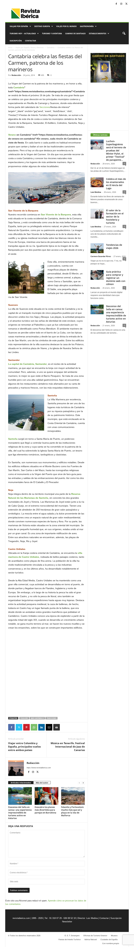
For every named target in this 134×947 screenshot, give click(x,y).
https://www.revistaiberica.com (39, 768)
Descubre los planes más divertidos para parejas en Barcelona (45, 810)
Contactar (30, 40)
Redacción (16, 75)
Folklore (24, 718)
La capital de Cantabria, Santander (27, 364)
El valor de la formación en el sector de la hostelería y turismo (115, 216)
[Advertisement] (46, 708)
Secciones (44, 107)
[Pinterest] (26, 727)
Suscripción (16, 40)
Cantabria (50, 47)
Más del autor (42, 782)
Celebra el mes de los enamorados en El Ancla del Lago (116, 183)
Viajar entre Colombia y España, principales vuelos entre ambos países (24, 746)
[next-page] (83, 782)
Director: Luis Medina (88, 918)
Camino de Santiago (75, 33)
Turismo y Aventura (52, 33)
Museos (114, 935)
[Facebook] (116, 4)
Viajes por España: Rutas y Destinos (30, 47)
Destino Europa (42, 26)
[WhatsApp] (34, 727)
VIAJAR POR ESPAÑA (19, 26)
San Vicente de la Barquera (56, 214)
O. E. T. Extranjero (72, 935)
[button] (123, 33)
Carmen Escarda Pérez (101, 256)
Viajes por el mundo (66, 26)
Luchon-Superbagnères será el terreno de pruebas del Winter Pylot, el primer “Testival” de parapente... (116, 150)
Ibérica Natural (90, 939)
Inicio (10, 47)
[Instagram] (121, 4)
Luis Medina (96, 192)
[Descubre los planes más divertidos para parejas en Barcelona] (46, 796)
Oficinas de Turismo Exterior (95, 935)
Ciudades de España (108, 939)
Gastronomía (87, 26)
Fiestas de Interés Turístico (70, 939)
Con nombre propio (110, 943)
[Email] (49, 727)
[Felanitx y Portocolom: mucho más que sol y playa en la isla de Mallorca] (73, 796)
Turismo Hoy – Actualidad (23, 33)
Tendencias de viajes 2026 (114, 246)
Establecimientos (97, 33)
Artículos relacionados (21, 782)
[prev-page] (79, 782)
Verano (12, 134)
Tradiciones (51, 718)
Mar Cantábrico (37, 718)
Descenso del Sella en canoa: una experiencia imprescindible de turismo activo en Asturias (20, 813)
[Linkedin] (41, 727)
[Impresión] (56, 727)
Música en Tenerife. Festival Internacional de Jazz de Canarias (68, 746)
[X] (126, 4)
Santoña (12, 439)
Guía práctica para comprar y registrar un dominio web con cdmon (115, 278)
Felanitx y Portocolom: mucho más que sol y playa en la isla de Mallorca (72, 811)
